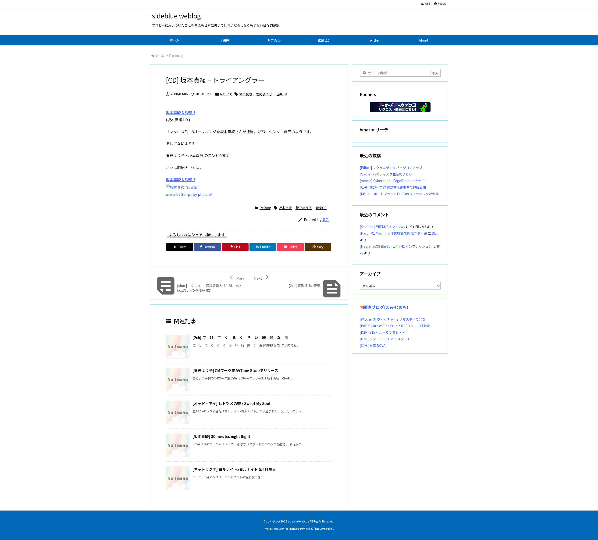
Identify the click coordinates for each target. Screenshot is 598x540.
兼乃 (325, 219)
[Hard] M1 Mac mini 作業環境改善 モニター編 (393, 233)
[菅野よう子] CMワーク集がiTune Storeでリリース (235, 370)
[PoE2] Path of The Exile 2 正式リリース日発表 (395, 325)
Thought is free (323, 528)
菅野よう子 (264, 94)
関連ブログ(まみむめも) (385, 307)
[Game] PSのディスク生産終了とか (386, 174)
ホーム (159, 55)
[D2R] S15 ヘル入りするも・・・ (384, 332)
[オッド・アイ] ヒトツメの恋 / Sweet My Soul (231, 403)
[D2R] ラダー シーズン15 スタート (385, 338)
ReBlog (178, 55)
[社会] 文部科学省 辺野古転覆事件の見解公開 (393, 187)
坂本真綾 (245, 94)
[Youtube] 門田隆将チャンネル (382, 226)
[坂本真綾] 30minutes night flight (221, 436)
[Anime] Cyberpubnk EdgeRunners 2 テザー (393, 180)
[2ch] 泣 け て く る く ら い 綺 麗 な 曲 (240, 337)
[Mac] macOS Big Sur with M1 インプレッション (396, 246)
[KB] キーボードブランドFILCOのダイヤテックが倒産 (399, 193)
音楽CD (281, 94)
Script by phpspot (197, 194)
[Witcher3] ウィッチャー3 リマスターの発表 (392, 319)
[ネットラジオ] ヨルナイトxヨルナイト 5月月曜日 (234, 469)
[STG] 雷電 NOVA (372, 345)
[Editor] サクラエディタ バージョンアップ (391, 167)
